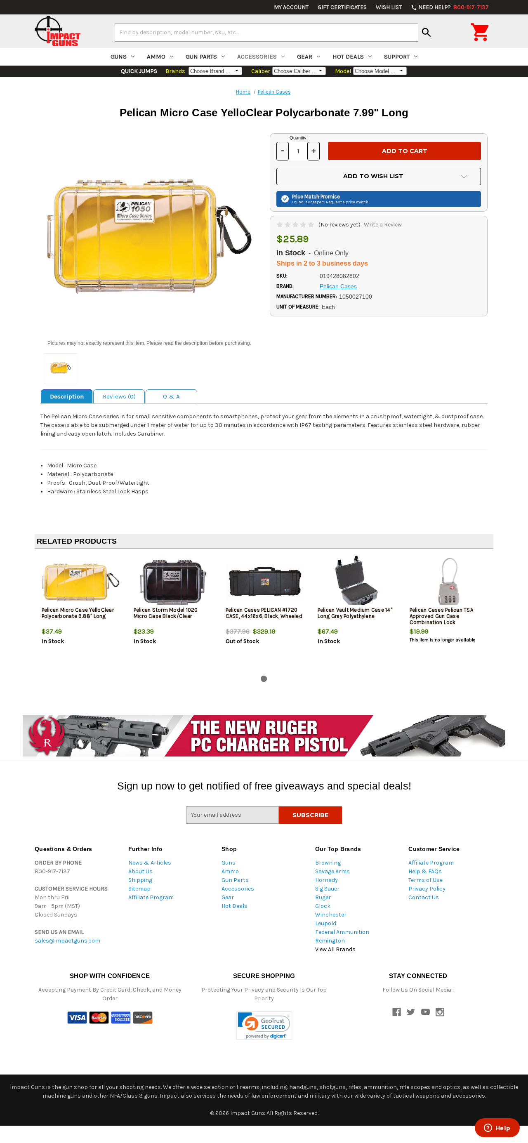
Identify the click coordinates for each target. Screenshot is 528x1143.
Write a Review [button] (383, 224)
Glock (322, 906)
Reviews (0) (119, 396)
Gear (304, 56)
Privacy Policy (427, 888)
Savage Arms (332, 871)
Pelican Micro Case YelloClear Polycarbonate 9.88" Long (78, 613)
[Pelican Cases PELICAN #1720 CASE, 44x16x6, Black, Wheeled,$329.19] (265, 582)
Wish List (389, 7)
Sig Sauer (327, 888)
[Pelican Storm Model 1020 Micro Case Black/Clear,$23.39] (173, 582)
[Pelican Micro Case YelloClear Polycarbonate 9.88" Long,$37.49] (81, 582)
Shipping (140, 880)
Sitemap (139, 888)
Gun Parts (201, 56)
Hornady (326, 880)
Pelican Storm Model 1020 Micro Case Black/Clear (166, 613)
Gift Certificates (342, 7)
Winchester (330, 914)
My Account (291, 7)
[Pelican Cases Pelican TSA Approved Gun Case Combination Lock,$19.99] (449, 582)
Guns (119, 56)
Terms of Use (425, 880)
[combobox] (266, 32)
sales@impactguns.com (67, 940)
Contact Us (423, 897)
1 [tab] (264, 679)
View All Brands (335, 949)
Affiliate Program (151, 897)
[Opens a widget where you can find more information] (497, 1128)
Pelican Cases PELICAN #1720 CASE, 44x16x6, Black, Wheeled (264, 613)
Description (67, 396)
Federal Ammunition (342, 932)
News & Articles (149, 862)
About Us (140, 871)
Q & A (171, 396)
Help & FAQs (425, 871)
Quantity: (299, 137)
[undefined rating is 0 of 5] (296, 224)
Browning (328, 862)
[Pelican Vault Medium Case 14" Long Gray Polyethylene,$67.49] (357, 582)
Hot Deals (348, 56)
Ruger (323, 897)
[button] (264, 1025)
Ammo (156, 56)
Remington (330, 940)
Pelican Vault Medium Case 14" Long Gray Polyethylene (355, 613)
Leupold (325, 923)
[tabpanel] (81, 614)
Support (397, 56)
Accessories (257, 56)
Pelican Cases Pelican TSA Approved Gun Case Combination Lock (441, 616)
